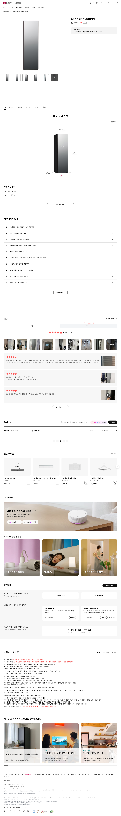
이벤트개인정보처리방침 (39, 774)
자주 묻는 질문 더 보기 (60, 292)
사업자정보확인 (32, 798)
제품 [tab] (32, 326)
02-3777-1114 (15, 784)
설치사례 (40, 7)
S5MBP (76, 22)
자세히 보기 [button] (25, 605)
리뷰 (12, 107)
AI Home (35, 107)
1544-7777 (36, 790)
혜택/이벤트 (19, 7)
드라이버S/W (99, 595)
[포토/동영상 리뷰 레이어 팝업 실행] (9, 344)
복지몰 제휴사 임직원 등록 (87, 774)
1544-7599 (22, 788)
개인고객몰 (115, 3)
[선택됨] (7, 77)
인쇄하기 (115, 121)
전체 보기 (113, 453)
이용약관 (11, 774)
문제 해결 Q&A (61, 595)
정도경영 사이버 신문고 (110, 774)
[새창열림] (34, 811)
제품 (4, 7)
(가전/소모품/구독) (23, 786)
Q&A (20, 107)
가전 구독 (10, 7)
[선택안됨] (16, 77)
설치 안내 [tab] (114, 652)
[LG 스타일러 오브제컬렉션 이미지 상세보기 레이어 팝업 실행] (30, 45)
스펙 (5, 107)
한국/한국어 (24, 807)
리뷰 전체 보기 (59, 407)
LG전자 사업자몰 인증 (98, 774)
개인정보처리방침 (28, 774)
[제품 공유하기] (116, 19)
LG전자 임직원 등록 (65, 774)
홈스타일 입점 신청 (7, 776)
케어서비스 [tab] (89, 326)
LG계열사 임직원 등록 (75, 774)
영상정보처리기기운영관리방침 (52, 774)
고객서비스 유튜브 (7, 807)
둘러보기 (17, 522)
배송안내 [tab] (99, 652)
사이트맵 (5, 774)
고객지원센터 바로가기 (110, 585)
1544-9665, (24, 790)
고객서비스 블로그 (16, 807)
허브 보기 (34, 522)
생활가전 (15, 11)
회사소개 (102, 3)
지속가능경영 (108, 3)
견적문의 (27, 7)
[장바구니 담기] (28, 482)
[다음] (117, 467)
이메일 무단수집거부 (19, 774)
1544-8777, (57, 790)
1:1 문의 (22, 784)
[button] (90, 3)
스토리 (33, 7)
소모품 (28, 107)
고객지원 (43, 107)
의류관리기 (21, 11)
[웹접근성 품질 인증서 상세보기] (52, 811)
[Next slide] (117, 743)
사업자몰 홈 (5, 11)
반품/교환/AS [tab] (106, 652)
